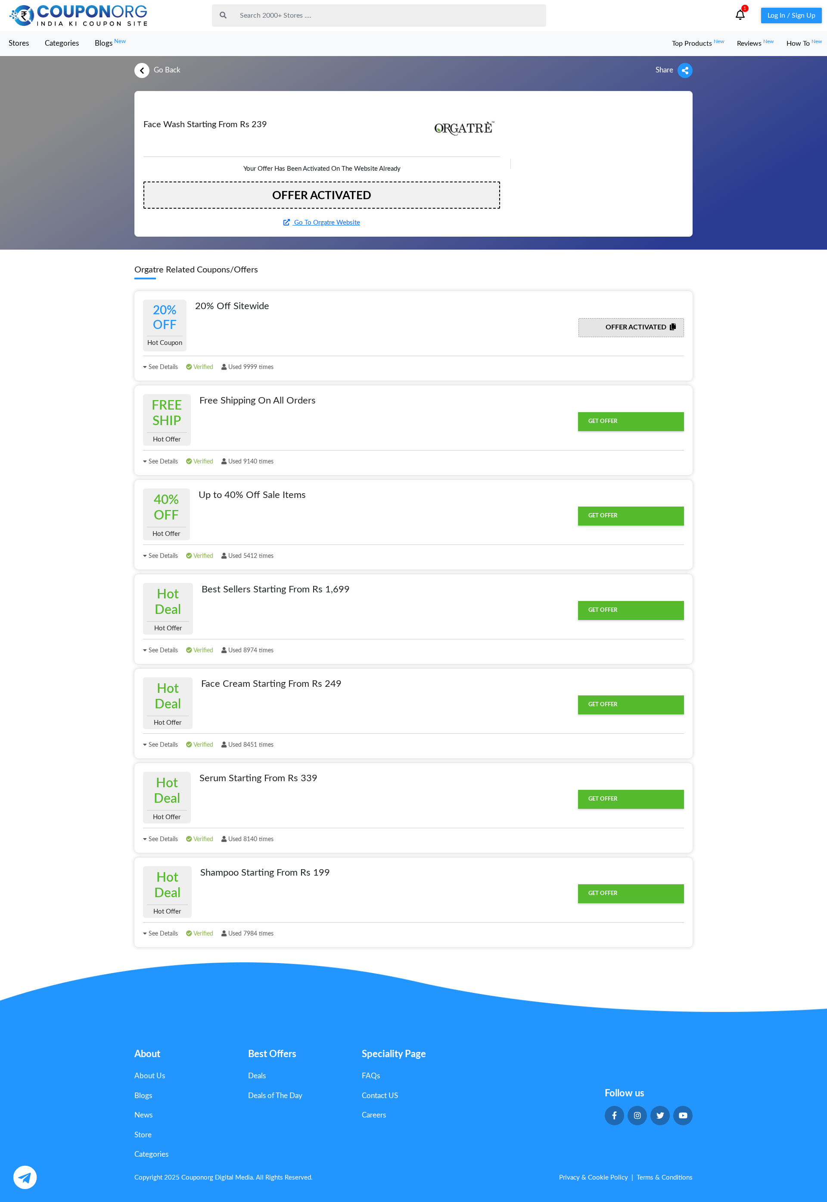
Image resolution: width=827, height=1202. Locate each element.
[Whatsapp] (25, 1177)
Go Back (167, 70)
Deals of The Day (275, 1095)
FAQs (371, 1076)
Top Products (698, 43)
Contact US (380, 1095)
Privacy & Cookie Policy (593, 1177)
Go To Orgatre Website (326, 222)
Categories (62, 43)
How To (804, 43)
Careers (374, 1115)
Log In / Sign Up (791, 15)
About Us (149, 1076)
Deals (257, 1076)
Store (143, 1135)
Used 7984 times (250, 934)
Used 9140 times (250, 462)
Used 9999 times (250, 367)
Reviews (755, 43)
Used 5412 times (250, 556)
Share (664, 70)
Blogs (110, 43)
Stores (19, 43)
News (143, 1115)
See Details (162, 367)
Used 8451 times (250, 745)
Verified (202, 367)
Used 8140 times (250, 839)
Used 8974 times (250, 651)
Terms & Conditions (665, 1177)
